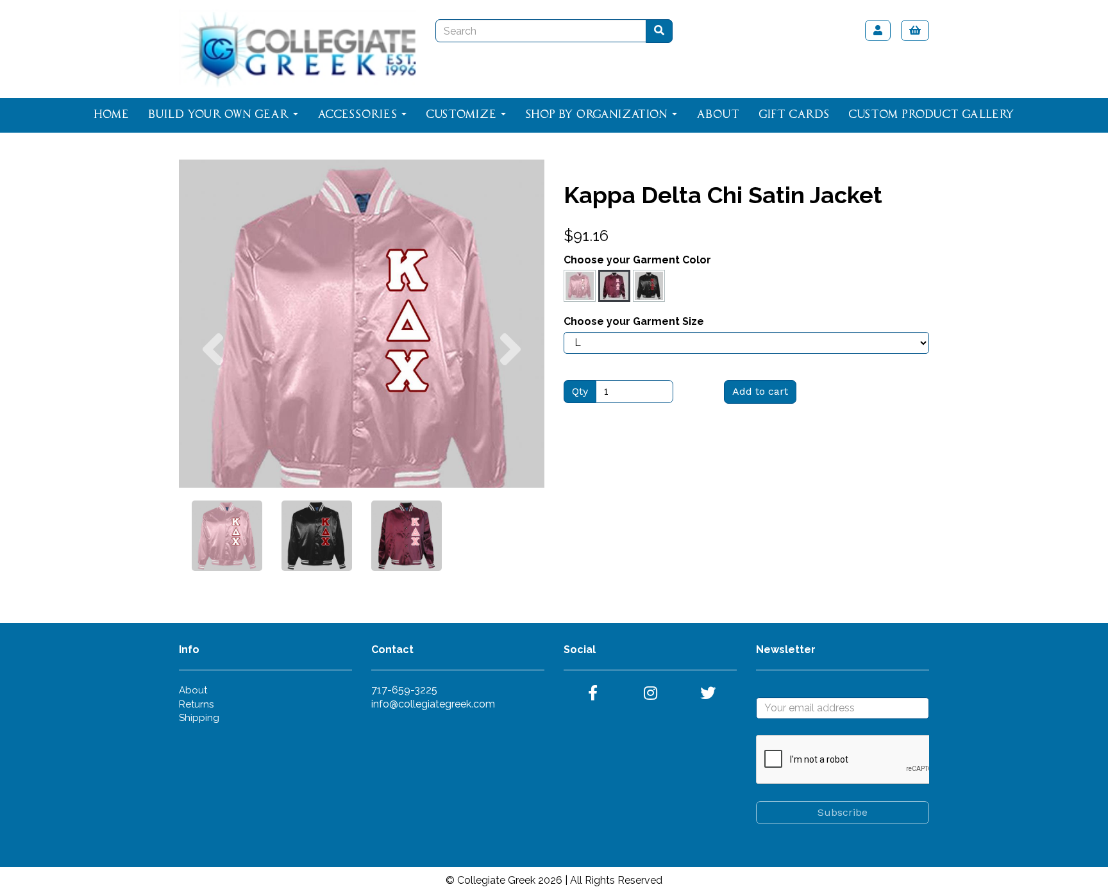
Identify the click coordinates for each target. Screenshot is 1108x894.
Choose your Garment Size (634, 321)
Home (111, 115)
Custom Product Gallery (931, 115)
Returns (196, 704)
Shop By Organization (598, 115)
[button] (212, 406)
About (717, 115)
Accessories (358, 115)
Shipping (199, 718)
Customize (462, 115)
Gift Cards (794, 115)
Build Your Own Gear (220, 115)
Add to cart (760, 391)
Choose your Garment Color (637, 260)
